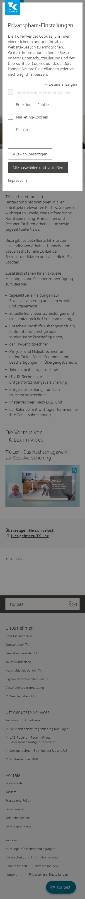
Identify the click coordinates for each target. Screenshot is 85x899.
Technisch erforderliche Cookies (43, 92)
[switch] (60, 84)
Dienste (22, 129)
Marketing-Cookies (32, 117)
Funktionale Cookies (33, 104)
